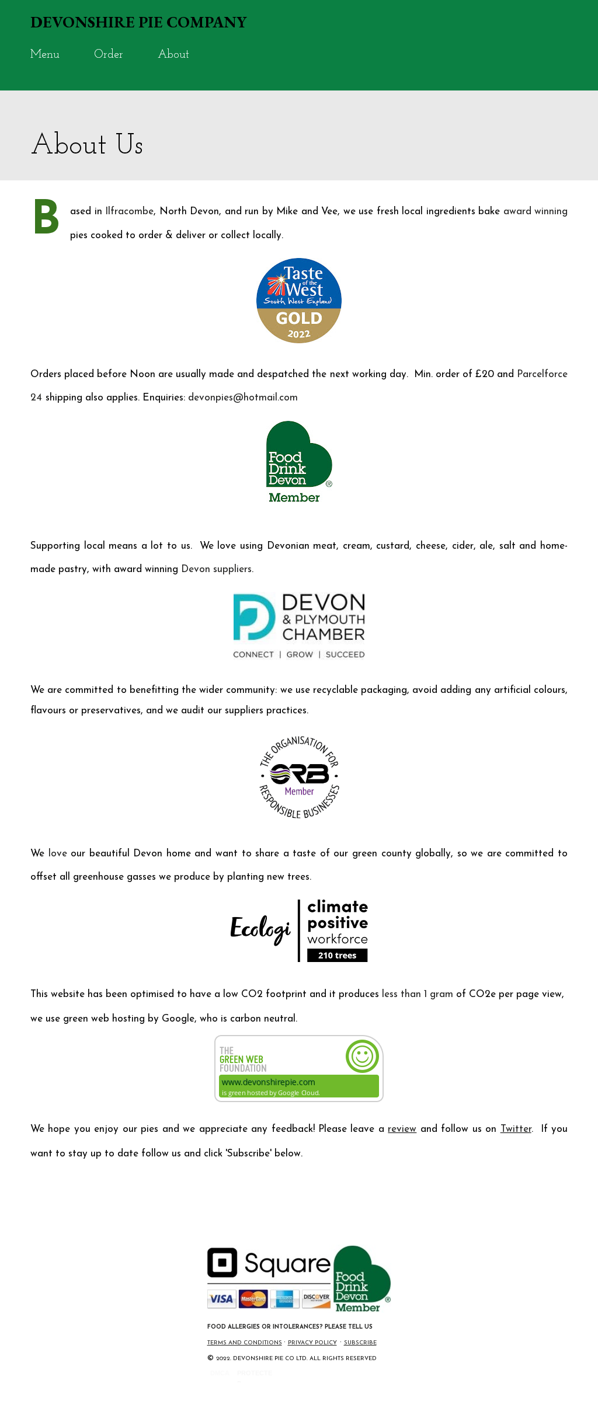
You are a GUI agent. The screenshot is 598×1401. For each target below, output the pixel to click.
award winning (535, 212)
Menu (45, 55)
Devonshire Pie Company (138, 22)
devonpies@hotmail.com (243, 398)
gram (441, 994)
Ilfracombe (129, 212)
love (57, 854)
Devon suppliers (216, 569)
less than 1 (406, 994)
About (173, 55)
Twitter (515, 1129)
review (402, 1129)
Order (108, 55)
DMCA (220, 1372)
